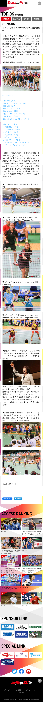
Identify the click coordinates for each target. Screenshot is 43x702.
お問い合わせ (8, 690)
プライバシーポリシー (32, 690)
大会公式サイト (10, 484)
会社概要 (19, 690)
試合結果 (6, 19)
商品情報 (36, 19)
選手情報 (26, 19)
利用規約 (21, 692)
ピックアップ (16, 19)
